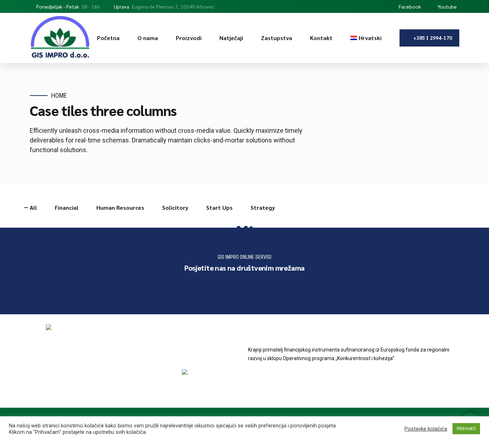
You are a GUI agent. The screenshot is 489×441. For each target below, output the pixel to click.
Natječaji (231, 38)
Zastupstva (276, 38)
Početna (108, 38)
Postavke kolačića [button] (426, 429)
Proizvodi (189, 38)
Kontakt (321, 38)
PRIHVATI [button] (466, 428)
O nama (147, 38)
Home (59, 95)
